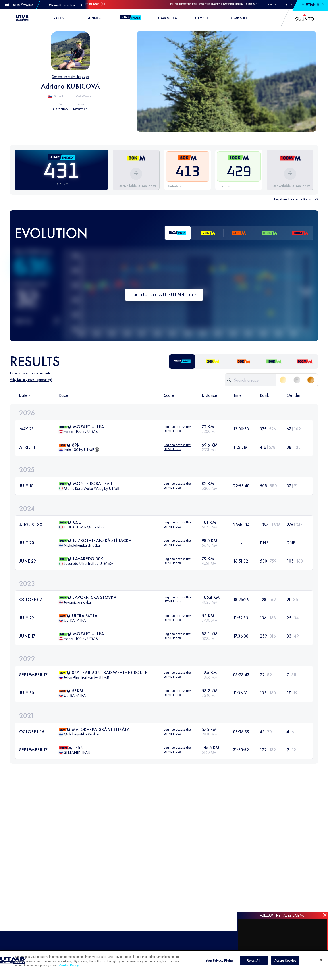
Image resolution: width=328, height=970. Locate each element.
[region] (164, 960)
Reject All (253, 960)
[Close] (321, 960)
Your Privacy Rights (219, 960)
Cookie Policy (69, 965)
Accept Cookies (285, 960)
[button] (64, 5)
